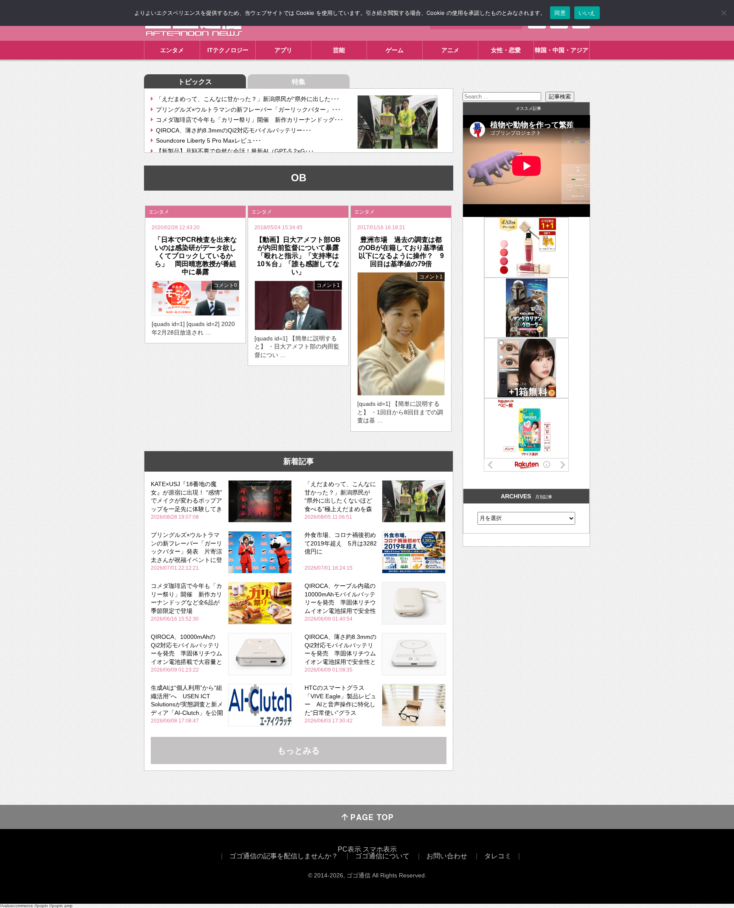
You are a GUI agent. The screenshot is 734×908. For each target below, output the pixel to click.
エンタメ (172, 50)
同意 (560, 12)
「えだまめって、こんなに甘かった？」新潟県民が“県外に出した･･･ (247, 99)
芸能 (339, 50)
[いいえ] (723, 12)
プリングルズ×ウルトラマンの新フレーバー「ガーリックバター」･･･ (248, 109)
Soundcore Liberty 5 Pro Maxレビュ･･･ (208, 140)
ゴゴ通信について (382, 856)
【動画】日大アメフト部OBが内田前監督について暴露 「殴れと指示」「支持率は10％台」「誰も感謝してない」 (301, 256)
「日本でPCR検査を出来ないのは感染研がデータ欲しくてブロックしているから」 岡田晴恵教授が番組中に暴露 (195, 256)
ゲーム (395, 50)
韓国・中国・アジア (561, 50)
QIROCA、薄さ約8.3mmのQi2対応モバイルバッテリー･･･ (233, 130)
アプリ (283, 50)
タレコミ (497, 856)
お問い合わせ (446, 856)
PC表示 (349, 849)
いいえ (587, 12)
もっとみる (298, 750)
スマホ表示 (380, 849)
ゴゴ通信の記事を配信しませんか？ (283, 856)
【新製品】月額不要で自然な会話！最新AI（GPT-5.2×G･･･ (235, 151)
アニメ (450, 50)
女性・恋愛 (506, 50)
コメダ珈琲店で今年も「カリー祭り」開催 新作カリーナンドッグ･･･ (249, 119)
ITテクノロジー (227, 50)
